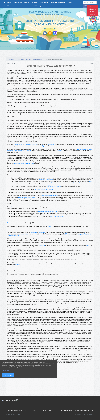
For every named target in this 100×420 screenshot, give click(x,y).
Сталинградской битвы (18, 207)
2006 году (42, 245)
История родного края (35, 59)
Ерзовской (79, 149)
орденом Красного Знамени (76, 183)
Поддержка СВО (31, 6)
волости (85, 149)
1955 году (33, 232)
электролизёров (24, 234)
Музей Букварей (9, 6)
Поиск (86, 6)
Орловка (45, 146)
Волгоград (50, 144)
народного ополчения (46, 179)
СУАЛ (49, 226)
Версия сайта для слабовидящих (92, 10)
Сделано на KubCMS (13, 414)
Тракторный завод (50, 183)
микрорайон (19, 144)
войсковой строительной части (24, 163)
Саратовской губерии (24, 150)
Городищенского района (50, 195)
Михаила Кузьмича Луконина (44, 189)
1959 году (41, 232)
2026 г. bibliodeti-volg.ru (15, 410)
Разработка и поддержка (84, 414)
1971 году (67, 234)
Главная (11, 59)
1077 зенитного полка (54, 186)
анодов (17, 264)
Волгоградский (11, 223)
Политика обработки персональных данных (77, 410)
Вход (34, 410)
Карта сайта (47, 410)
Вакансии (35, 2)
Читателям (61, 2)
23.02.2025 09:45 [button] (11, 63)
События (53, 2)
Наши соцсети (44, 2)
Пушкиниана (21, 6)
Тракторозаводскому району (27, 197)
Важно (70, 2)
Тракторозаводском (30, 144)
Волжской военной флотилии (47, 211)
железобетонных (45, 162)
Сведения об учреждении (21, 2)
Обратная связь (43, 6)
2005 (87, 245)
